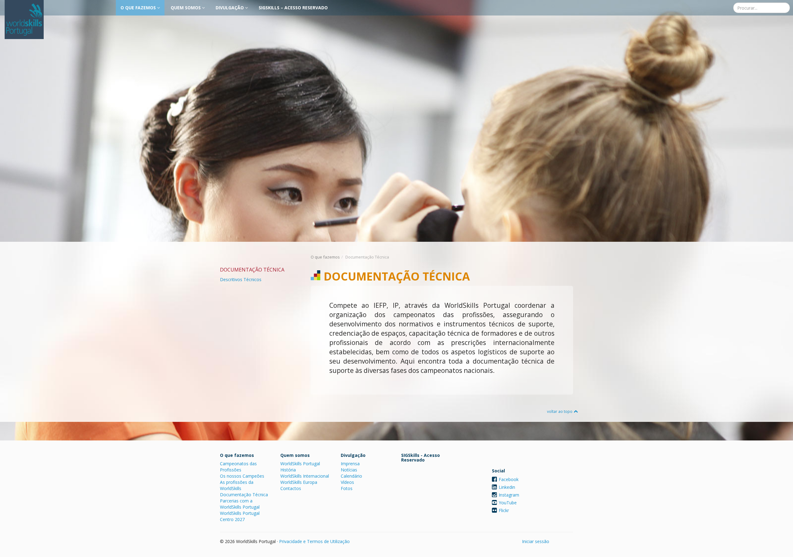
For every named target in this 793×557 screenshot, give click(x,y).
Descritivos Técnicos (240, 279)
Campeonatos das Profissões (238, 467)
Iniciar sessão (535, 541)
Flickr (504, 510)
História (288, 470)
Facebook (509, 479)
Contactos (290, 488)
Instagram (509, 495)
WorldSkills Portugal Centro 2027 (240, 516)
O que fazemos (138, 8)
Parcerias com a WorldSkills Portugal (240, 504)
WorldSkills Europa (298, 482)
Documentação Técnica (244, 494)
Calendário (351, 476)
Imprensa (350, 463)
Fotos (347, 488)
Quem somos (186, 8)
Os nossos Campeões (242, 476)
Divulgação (230, 8)
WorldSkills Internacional (304, 476)
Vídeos (347, 482)
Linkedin (507, 487)
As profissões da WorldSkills (236, 485)
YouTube (508, 503)
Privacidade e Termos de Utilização (314, 541)
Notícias (349, 470)
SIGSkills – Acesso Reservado (293, 8)
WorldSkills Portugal (300, 463)
